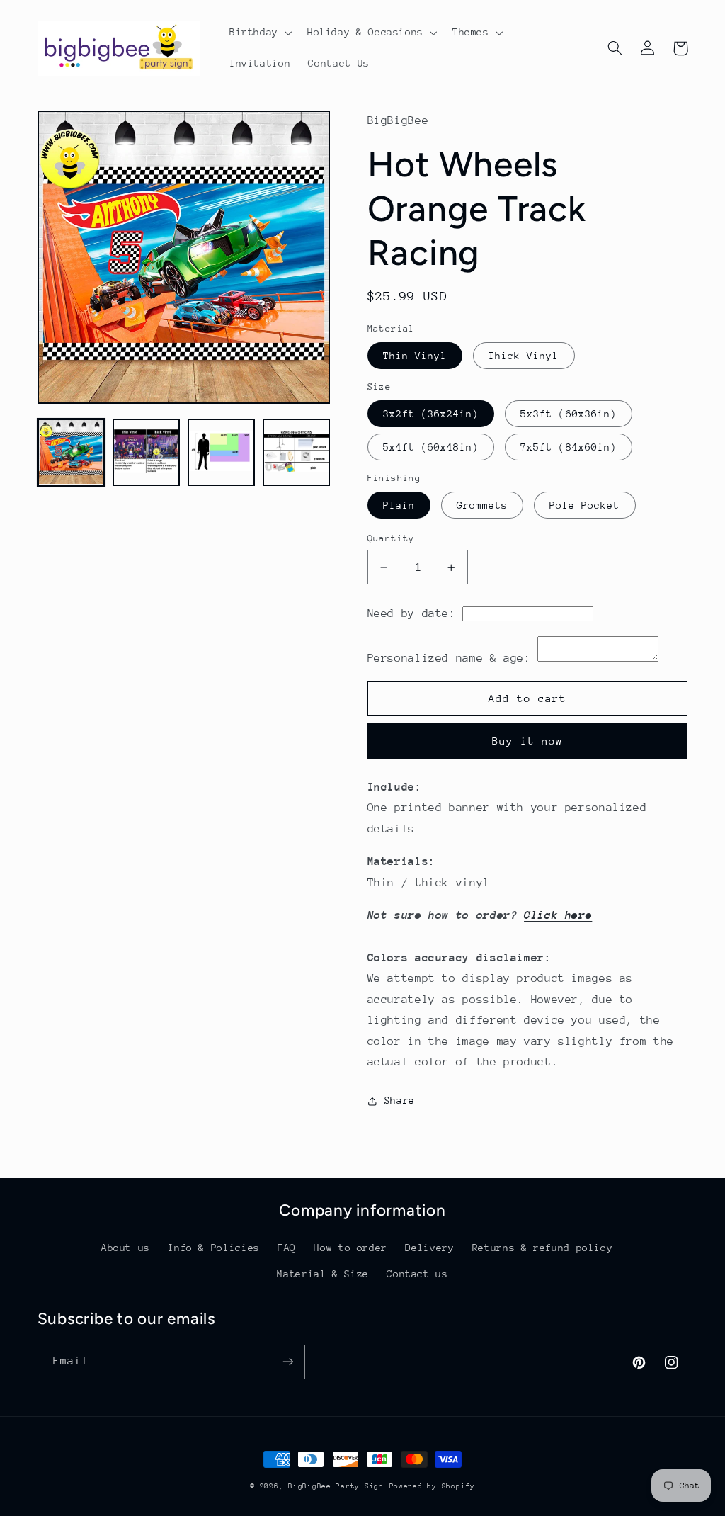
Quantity (391, 538)
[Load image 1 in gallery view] (71, 453)
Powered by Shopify (432, 1486)
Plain (399, 505)
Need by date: (411, 613)
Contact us (417, 1273)
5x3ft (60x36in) (568, 413)
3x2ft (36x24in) (431, 413)
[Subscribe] (287, 1362)
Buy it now (528, 741)
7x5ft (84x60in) (568, 447)
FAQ (287, 1247)
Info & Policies (213, 1247)
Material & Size (322, 1273)
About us (125, 1247)
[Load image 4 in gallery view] (297, 453)
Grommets (482, 505)
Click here (558, 915)
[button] (259, 32)
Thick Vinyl (524, 355)
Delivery (429, 1247)
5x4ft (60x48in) (431, 447)
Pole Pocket (584, 505)
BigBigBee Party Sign (336, 1486)
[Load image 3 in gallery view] (222, 453)
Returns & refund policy (542, 1247)
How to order (350, 1247)
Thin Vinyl (415, 355)
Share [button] (399, 1100)
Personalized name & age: (449, 658)
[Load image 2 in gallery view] (147, 453)
